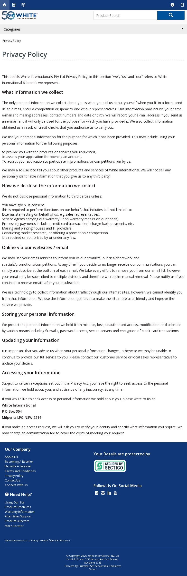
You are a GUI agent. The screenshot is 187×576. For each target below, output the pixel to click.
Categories (12, 29)
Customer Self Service (90, 566)
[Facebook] (97, 493)
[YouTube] (115, 493)
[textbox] (125, 15)
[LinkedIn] (109, 493)
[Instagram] (103, 493)
